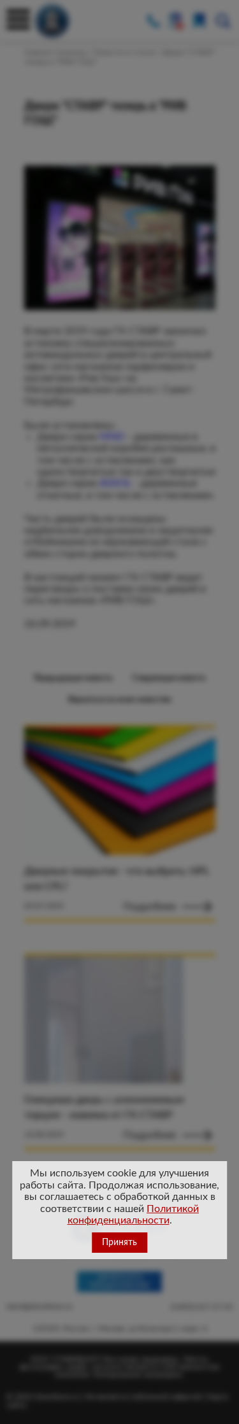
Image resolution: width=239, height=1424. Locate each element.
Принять (119, 1242)
